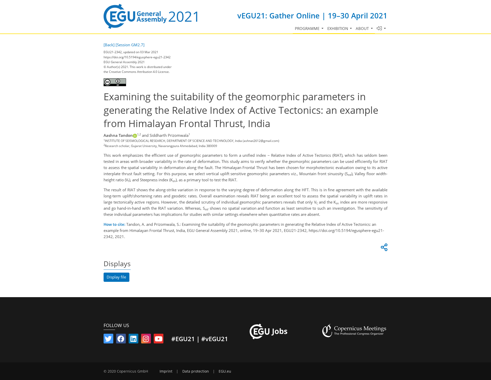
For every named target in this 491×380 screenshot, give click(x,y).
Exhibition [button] (338, 28)
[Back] (109, 44)
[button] (381, 28)
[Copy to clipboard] (383, 248)
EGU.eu (225, 371)
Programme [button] (307, 28)
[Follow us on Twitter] (108, 339)
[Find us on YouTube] (158, 339)
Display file (116, 277)
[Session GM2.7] (130, 44)
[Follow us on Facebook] (121, 339)
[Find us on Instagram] (146, 339)
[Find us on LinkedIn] (133, 339)
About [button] (363, 28)
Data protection (195, 371)
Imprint (166, 371)
